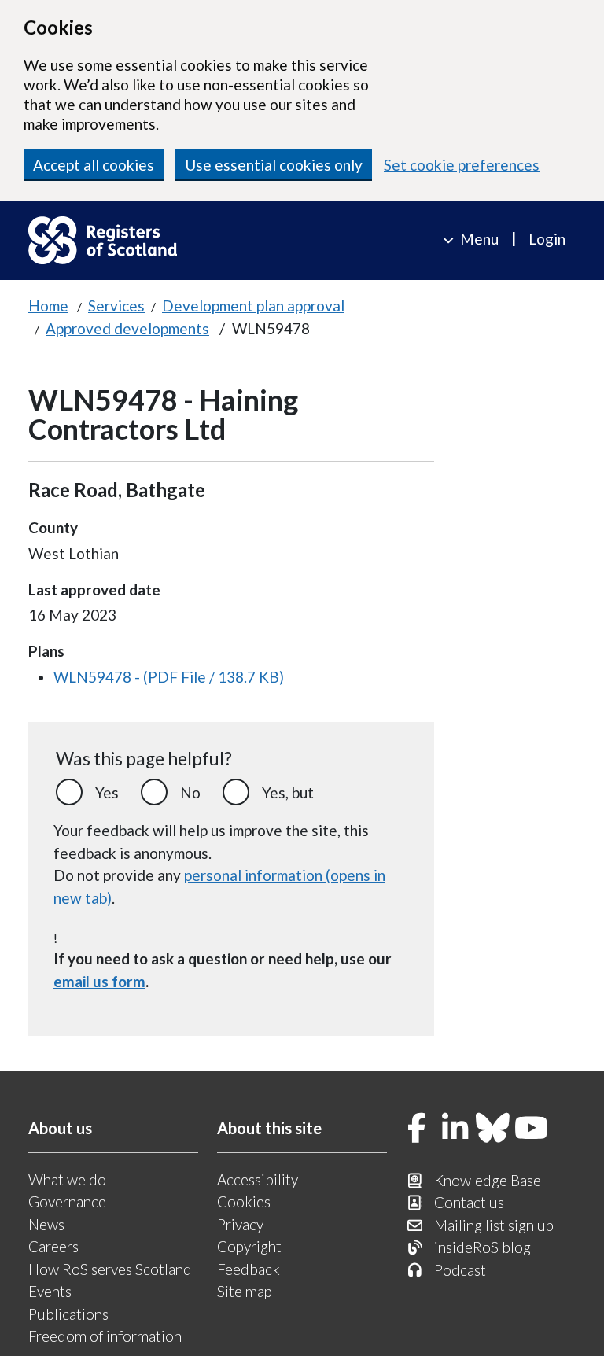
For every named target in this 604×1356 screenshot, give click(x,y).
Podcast (460, 1270)
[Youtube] (532, 1129)
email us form (99, 981)
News (46, 1224)
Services (116, 306)
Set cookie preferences (462, 164)
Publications (68, 1314)
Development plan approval (253, 306)
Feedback (248, 1269)
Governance (67, 1201)
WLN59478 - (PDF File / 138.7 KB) (168, 677)
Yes (107, 792)
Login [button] (546, 239)
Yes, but (288, 792)
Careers (53, 1246)
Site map (244, 1291)
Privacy (240, 1224)
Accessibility (257, 1179)
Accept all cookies (93, 165)
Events (50, 1291)
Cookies (244, 1201)
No (190, 792)
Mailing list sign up (494, 1225)
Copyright (249, 1246)
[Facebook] (417, 1129)
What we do (67, 1179)
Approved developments (127, 328)
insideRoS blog (482, 1247)
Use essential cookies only (274, 165)
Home (48, 306)
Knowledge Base (487, 1180)
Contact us (469, 1202)
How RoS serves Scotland (110, 1269)
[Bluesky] (493, 1129)
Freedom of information (105, 1336)
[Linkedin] (455, 1129)
